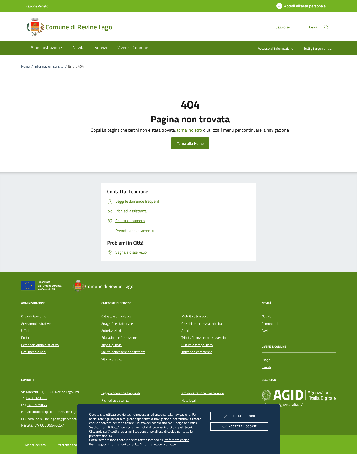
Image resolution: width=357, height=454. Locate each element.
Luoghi (266, 359)
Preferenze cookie (176, 439)
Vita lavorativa (111, 359)
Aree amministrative (36, 323)
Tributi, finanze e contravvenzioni (204, 337)
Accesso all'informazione (275, 48)
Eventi (266, 367)
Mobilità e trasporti (194, 316)
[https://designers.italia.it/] (299, 395)
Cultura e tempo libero (196, 345)
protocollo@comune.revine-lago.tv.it (57, 411)
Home (25, 66)
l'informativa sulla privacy (157, 444)
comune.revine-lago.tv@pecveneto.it (54, 418)
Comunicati (270, 323)
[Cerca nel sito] (326, 27)
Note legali (188, 400)
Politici (25, 337)
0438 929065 (37, 405)
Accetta (243, 426)
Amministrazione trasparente (202, 393)
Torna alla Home (190, 143)
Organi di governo (33, 316)
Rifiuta (243, 416)
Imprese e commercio (196, 352)
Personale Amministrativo (40, 345)
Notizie (266, 316)
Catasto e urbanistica (116, 316)
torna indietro (189, 130)
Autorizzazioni (111, 330)
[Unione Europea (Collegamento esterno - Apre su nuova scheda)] (42, 286)
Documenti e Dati (33, 352)
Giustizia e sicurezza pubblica (201, 323)
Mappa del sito (35, 444)
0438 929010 (36, 398)
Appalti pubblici (111, 345)
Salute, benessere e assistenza (123, 352)
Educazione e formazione (119, 337)
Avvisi (266, 330)
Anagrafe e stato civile (117, 323)
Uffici (25, 330)
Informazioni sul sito (48, 66)
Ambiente (188, 330)
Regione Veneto (37, 6)
